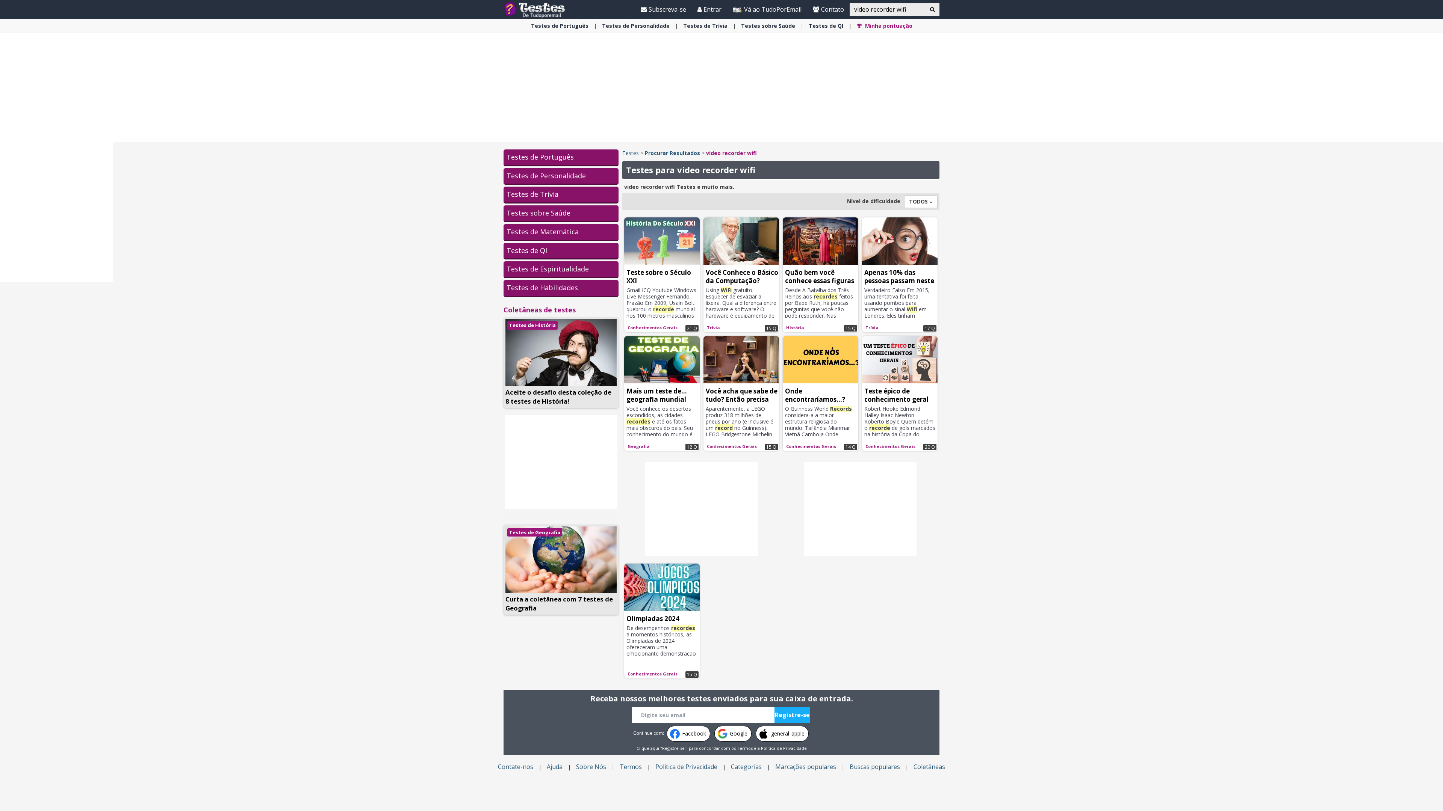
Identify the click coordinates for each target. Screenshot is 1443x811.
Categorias (746, 767)
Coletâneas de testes (540, 309)
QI (826, 25)
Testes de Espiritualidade (548, 268)
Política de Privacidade (784, 748)
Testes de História (532, 325)
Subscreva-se (667, 9)
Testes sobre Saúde (538, 212)
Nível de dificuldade (873, 201)
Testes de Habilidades (542, 287)
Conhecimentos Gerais (653, 327)
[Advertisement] (56, 167)
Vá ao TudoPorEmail (772, 9)
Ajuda (555, 767)
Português (559, 25)
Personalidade (636, 25)
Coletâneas (929, 767)
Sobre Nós (591, 767)
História (795, 327)
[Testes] (541, 9)
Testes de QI (527, 250)
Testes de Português (540, 156)
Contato (832, 9)
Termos (745, 748)
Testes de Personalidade (546, 175)
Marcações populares (805, 767)
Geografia (639, 446)
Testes (630, 153)
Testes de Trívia (532, 194)
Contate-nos (515, 767)
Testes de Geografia (534, 532)
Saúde (768, 25)
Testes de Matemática (543, 231)
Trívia (705, 25)
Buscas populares (875, 767)
